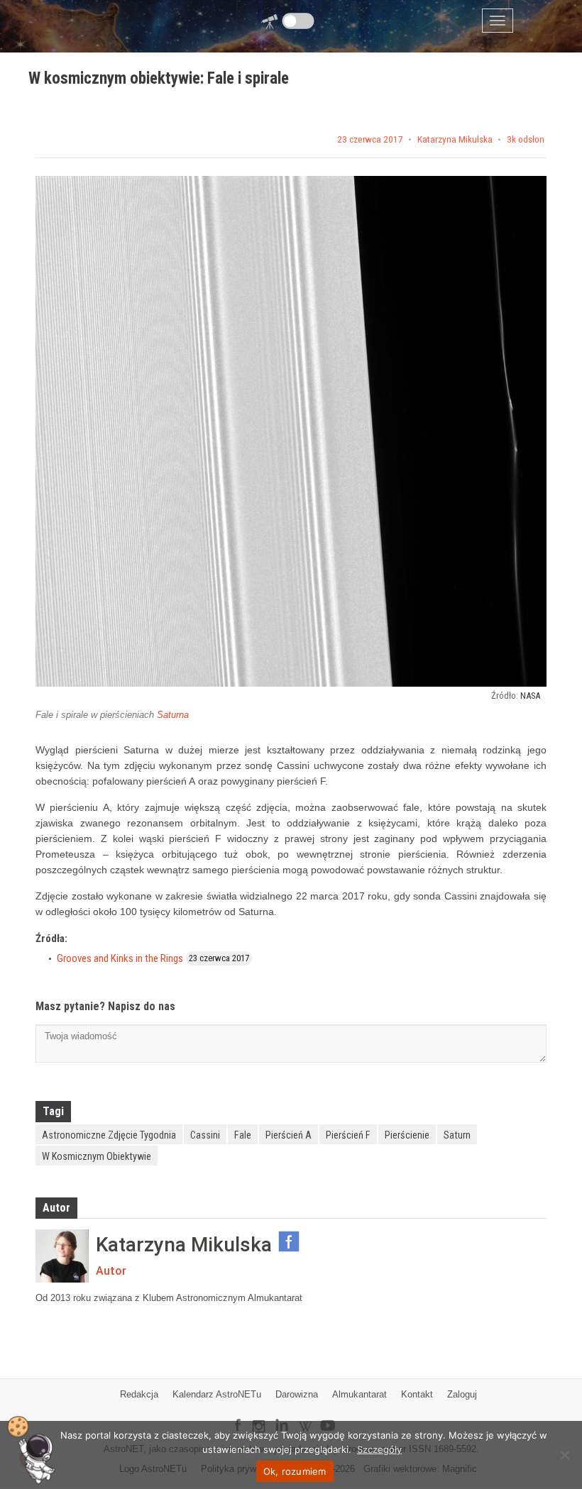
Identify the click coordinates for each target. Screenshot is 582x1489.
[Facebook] (237, 1416)
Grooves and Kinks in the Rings (120, 958)
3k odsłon (526, 140)
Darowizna (296, 1394)
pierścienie (407, 1135)
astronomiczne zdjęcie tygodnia (109, 1135)
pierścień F (348, 1135)
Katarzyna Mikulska (455, 140)
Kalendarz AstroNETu (216, 1394)
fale (242, 1135)
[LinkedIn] (281, 1416)
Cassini (205, 1135)
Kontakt (417, 1394)
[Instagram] (258, 1420)
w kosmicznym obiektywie (96, 1156)
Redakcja (139, 1394)
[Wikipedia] (305, 1416)
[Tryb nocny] (298, 21)
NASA (530, 695)
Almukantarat (359, 1394)
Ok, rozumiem (294, 1471)
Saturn (457, 1135)
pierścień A (288, 1135)
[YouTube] (333, 1414)
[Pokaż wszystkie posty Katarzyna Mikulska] (62, 1256)
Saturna (173, 714)
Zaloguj (462, 1394)
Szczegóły (379, 1449)
